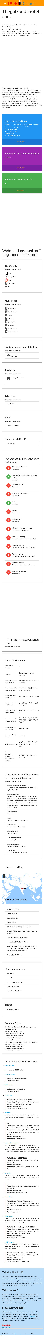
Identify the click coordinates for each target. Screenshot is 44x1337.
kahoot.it (7, 1173)
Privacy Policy (6, 1325)
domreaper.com (20, 1334)
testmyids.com (9, 1066)
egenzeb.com (9, 1197)
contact (32, 1316)
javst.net (7, 1112)
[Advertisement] (22, 62)
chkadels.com (9, 1216)
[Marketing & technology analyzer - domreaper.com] (22, 4)
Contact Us (6, 1327)
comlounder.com (10, 1074)
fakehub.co (8, 1095)
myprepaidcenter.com (12, 1143)
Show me (20, 142)
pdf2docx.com (9, 1242)
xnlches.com (9, 1085)
